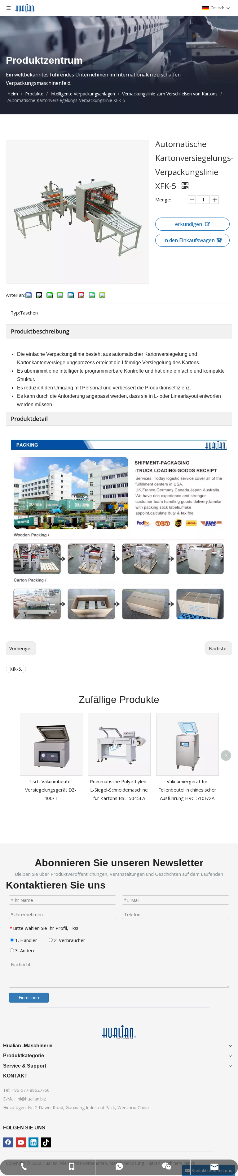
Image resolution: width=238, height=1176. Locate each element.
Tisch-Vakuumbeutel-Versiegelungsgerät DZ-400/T (51, 789)
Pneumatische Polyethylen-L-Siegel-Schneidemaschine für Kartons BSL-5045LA (119, 789)
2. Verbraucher (69, 940)
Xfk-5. (16, 669)
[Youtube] (21, 1142)
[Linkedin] (33, 1142)
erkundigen (188, 224)
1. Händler (25, 940)
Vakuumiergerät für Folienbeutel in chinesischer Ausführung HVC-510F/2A (187, 789)
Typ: (15, 313)
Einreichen (29, 997)
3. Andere (25, 950)
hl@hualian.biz (32, 1099)
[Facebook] (8, 1142)
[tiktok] (46, 1142)
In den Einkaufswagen (189, 240)
